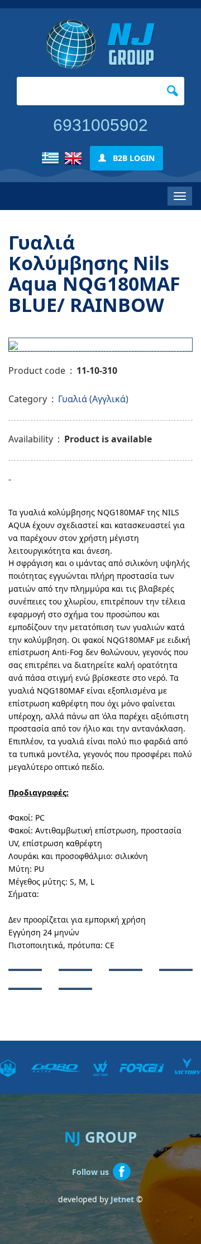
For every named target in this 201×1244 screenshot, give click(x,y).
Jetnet (122, 1199)
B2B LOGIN (130, 158)
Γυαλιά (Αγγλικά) (93, 399)
